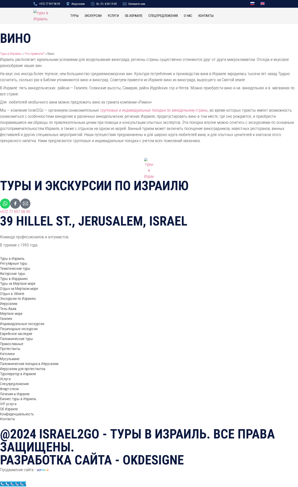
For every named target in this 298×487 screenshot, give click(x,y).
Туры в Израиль (10, 54)
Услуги (113, 16)
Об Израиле (133, 16)
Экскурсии (93, 16)
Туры (74, 16)
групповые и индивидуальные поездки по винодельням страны (154, 110)
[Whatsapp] (5, 204)
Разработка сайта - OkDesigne (92, 460)
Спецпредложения (163, 16)
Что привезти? (34, 54)
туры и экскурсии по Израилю (94, 185)
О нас (188, 16)
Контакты (205, 16)
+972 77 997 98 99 (15, 211)
